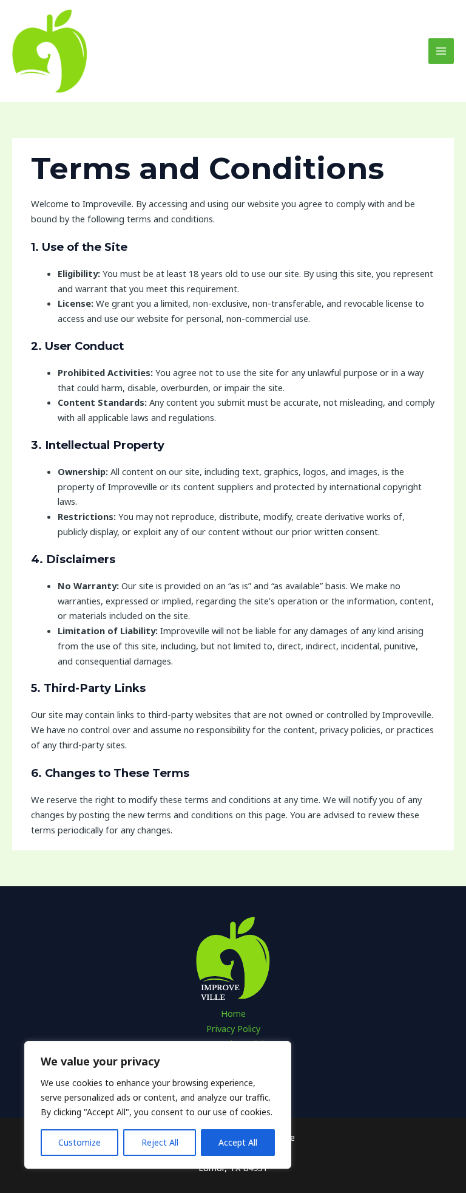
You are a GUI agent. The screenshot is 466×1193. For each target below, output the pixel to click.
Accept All (237, 1142)
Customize (79, 1142)
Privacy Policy (233, 1028)
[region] (157, 1105)
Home (233, 1013)
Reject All (159, 1142)
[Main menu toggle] (441, 51)
